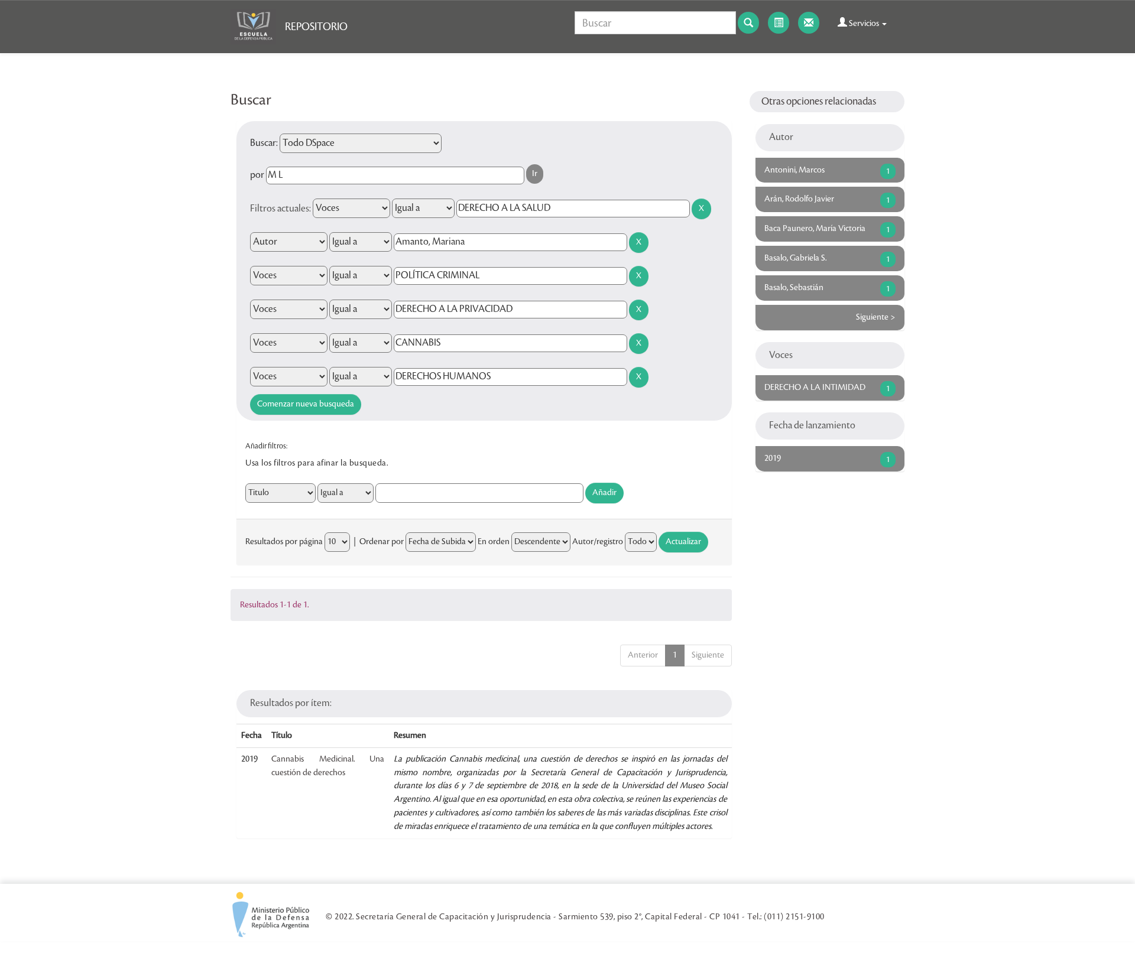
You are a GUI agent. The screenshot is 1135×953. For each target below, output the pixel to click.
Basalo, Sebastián (793, 287)
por (257, 175)
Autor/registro (597, 542)
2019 (772, 458)
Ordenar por (381, 542)
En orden (494, 542)
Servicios (864, 23)
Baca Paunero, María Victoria (814, 228)
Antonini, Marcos (794, 170)
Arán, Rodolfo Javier (799, 199)
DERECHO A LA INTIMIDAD (814, 387)
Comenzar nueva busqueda (305, 404)
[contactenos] (808, 23)
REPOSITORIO (316, 26)
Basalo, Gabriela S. (795, 258)
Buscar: (264, 143)
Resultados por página (284, 542)
